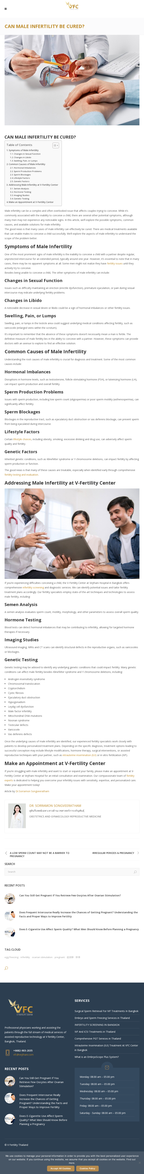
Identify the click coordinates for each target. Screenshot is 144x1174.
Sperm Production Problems (28, 171)
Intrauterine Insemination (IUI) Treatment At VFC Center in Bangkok (106, 1048)
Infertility (25, 957)
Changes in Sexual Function (27, 153)
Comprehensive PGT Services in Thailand (98, 1038)
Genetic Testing (21, 198)
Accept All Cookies (61, 1168)
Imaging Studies (21, 195)
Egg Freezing (11, 957)
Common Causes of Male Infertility (27, 164)
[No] (139, 1162)
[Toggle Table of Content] (54, 145)
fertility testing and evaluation (21, 474)
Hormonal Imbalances (25, 167)
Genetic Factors (21, 181)
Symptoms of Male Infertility (24, 150)
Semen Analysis (21, 188)
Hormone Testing (22, 192)
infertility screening (33, 587)
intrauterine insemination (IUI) (79, 755)
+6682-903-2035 (22, 1050)
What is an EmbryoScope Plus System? (97, 1057)
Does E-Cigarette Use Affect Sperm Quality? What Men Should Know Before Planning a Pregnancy (79, 929)
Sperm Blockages (22, 174)
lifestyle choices (22, 439)
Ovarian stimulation (42, 957)
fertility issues (115, 263)
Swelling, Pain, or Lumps (25, 160)
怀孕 (78, 957)
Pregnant (60, 957)
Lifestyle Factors (22, 178)
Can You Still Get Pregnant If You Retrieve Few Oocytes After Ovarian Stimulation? (70, 895)
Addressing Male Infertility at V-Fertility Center (33, 184)
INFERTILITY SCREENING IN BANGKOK (97, 1024)
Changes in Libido (22, 157)
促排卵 (70, 957)
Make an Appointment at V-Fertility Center (31, 202)
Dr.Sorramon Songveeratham (32, 791)
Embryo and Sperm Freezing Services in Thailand (102, 1018)
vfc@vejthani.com (23, 1054)
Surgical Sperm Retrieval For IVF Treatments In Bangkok (106, 1011)
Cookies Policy (87, 1168)
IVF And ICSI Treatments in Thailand (95, 1031)
